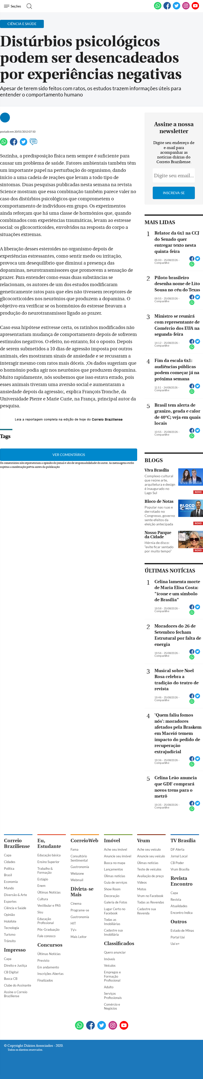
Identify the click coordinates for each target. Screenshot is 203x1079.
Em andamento (48, 967)
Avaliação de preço (150, 876)
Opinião (9, 915)
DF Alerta (177, 849)
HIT (73, 923)
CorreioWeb (84, 840)
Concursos (49, 945)
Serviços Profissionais (113, 995)
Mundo (9, 888)
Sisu (40, 912)
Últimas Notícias (49, 892)
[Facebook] (167, 8)
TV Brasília (183, 840)
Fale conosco (46, 936)
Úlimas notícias (114, 876)
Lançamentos (113, 869)
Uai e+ (175, 944)
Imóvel (112, 840)
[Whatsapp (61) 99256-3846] (157, 8)
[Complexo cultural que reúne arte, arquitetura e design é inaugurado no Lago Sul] (190, 477)
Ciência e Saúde (15, 908)
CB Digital (11, 972)
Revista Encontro (182, 881)
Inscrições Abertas (50, 974)
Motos (141, 889)
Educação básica (49, 855)
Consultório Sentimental (79, 858)
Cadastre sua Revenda (146, 911)
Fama (74, 849)
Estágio (42, 879)
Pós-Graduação (48, 929)
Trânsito (10, 941)
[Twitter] (23, 144)
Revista (176, 899)
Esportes (10, 901)
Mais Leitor (79, 937)
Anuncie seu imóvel (117, 856)
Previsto (43, 960)
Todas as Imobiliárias (112, 922)
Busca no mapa (114, 863)
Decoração (111, 896)
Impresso (15, 950)
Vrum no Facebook (150, 896)
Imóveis (109, 959)
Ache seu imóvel (115, 849)
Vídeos (142, 882)
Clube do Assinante (17, 985)
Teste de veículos (149, 869)
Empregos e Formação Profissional (112, 976)
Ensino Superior (48, 862)
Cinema (76, 903)
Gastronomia (80, 867)
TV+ (74, 930)
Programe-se (80, 910)
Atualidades (179, 906)
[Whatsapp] (3, 144)
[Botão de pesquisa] (28, 6)
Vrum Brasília (180, 869)
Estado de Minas (182, 930)
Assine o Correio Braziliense (15, 994)
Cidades (9, 862)
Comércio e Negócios (112, 1006)
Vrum (143, 840)
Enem (41, 886)
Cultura (42, 899)
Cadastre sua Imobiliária (113, 932)
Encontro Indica (182, 913)
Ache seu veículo (149, 849)
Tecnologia (11, 928)
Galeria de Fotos (115, 902)
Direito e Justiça (15, 965)
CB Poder (177, 863)
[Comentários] (33, 144)
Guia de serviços (115, 882)
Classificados (119, 943)
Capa (7, 855)
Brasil (8, 875)
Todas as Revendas (150, 902)
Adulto (108, 987)
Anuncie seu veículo (151, 856)
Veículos (110, 965)
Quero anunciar (115, 952)
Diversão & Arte (15, 895)
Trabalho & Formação (45, 871)
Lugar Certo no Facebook (114, 911)
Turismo (9, 934)
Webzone (77, 873)
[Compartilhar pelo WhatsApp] (191, 265)
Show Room (112, 889)
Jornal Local (179, 856)
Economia (11, 882)
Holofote (10, 921)
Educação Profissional (45, 921)
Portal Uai (178, 937)
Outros (179, 922)
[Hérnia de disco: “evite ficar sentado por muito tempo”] (190, 540)
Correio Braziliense (17, 843)
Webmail (77, 880)
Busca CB (10, 979)
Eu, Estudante (49, 843)
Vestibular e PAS (49, 905)
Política (9, 868)
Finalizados (45, 980)
